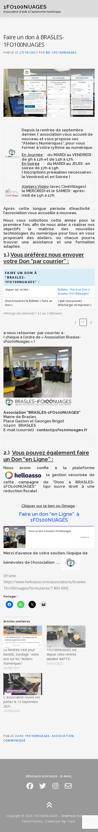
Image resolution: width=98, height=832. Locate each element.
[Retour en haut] (49, 805)
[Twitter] (42, 786)
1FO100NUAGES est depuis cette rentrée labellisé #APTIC (62, 654)
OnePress (68, 816)
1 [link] (83, 322)
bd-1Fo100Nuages (61, 52)
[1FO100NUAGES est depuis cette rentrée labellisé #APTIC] (66, 637)
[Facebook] (29, 786)
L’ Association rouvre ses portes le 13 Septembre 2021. (21, 701)
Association (63, 736)
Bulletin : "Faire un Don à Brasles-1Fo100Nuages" (74, 291)
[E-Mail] (68, 786)
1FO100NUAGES (25, 7)
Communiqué (14, 740)
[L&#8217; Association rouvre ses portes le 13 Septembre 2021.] (22, 684)
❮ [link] (75, 322)
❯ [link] (91, 322)
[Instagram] (55, 786)
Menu (90, 8)
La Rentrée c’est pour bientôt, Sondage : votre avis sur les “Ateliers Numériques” (21, 657)
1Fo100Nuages (37, 736)
